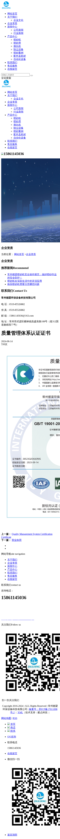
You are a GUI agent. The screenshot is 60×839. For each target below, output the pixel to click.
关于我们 (12, 17)
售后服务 (12, 65)
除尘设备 (18, 49)
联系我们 (12, 62)
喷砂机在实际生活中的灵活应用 (24, 281)
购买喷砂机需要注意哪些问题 (23, 284)
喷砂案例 (18, 52)
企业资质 (12, 23)
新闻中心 (12, 26)
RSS (15, 718)
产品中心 (12, 36)
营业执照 (17, 540)
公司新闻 (18, 30)
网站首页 (12, 13)
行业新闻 (18, 33)
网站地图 (6, 718)
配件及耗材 (20, 56)
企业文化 (18, 20)
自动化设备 (20, 59)
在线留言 (12, 69)
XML (20, 712)
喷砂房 (17, 43)
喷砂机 (17, 39)
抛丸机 (17, 46)
